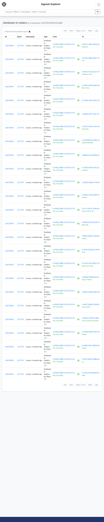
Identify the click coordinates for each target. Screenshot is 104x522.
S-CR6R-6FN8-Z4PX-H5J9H (92, 332)
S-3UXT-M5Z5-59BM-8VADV (92, 359)
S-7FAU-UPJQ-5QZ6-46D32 (92, 85)
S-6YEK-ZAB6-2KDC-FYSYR (92, 58)
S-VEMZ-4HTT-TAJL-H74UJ (92, 114)
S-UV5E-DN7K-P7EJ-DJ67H (92, 168)
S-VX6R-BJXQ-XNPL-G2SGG (93, 140)
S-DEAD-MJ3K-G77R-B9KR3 (93, 182)
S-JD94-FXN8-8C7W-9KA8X (92, 250)
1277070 (20, 46)
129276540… (10, 46)
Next (90, 31)
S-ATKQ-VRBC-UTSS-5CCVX (64, 44)
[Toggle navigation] (98, 4)
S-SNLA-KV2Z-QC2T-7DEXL (92, 72)
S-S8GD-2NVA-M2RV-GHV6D (93, 195)
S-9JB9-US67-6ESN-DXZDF (92, 346)
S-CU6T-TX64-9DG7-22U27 (92, 263)
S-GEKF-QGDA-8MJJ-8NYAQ (93, 292)
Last (96, 31)
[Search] (97, 11)
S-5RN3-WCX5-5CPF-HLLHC (93, 222)
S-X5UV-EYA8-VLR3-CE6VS (92, 126)
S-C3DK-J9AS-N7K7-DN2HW (93, 100)
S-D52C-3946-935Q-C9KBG (92, 44)
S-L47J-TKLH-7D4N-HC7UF (92, 209)
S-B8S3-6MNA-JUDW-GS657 (93, 236)
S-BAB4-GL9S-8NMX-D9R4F (92, 155)
